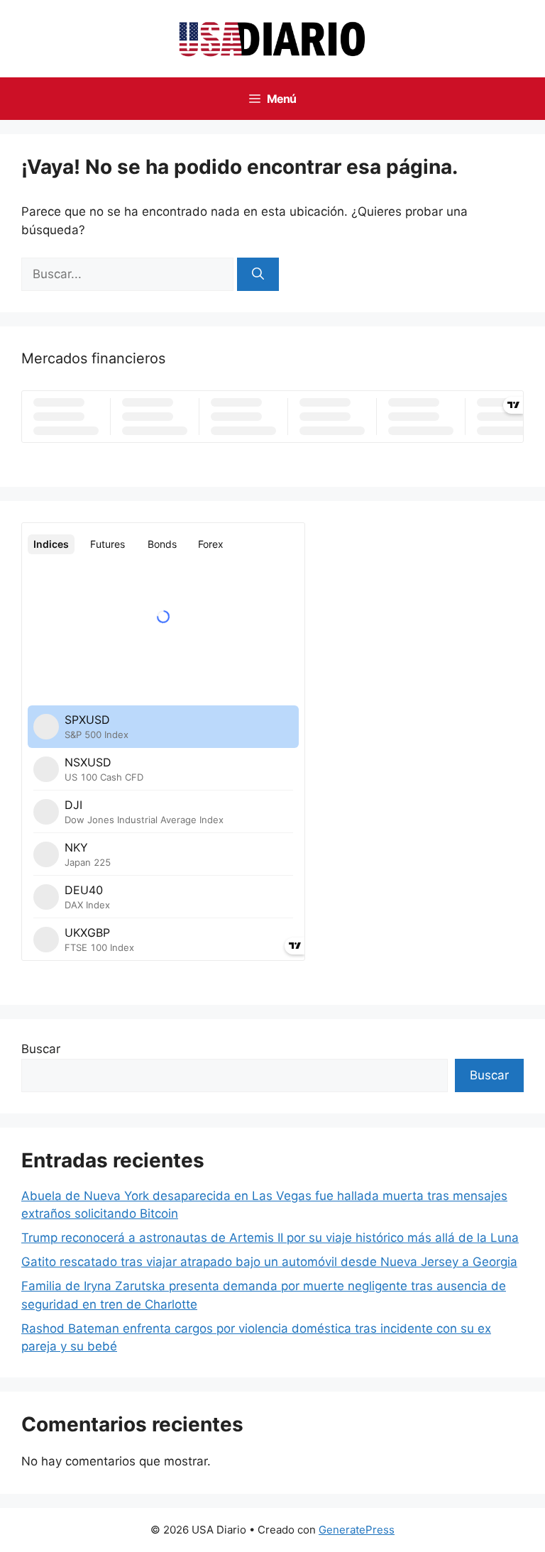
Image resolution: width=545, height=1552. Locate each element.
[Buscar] (258, 275)
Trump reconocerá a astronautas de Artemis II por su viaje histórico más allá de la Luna (270, 1238)
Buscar (40, 1049)
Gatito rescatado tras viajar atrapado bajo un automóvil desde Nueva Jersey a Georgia (269, 1262)
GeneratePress (357, 1529)
